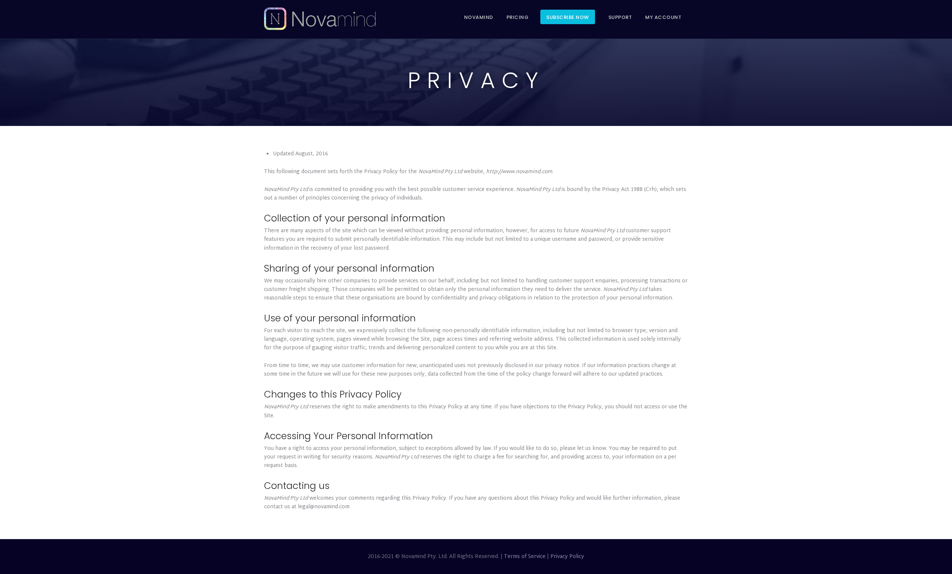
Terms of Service (525, 556)
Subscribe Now (567, 17)
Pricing (517, 17)
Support (620, 17)
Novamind (478, 17)
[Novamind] (320, 19)
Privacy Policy (567, 556)
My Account (663, 17)
